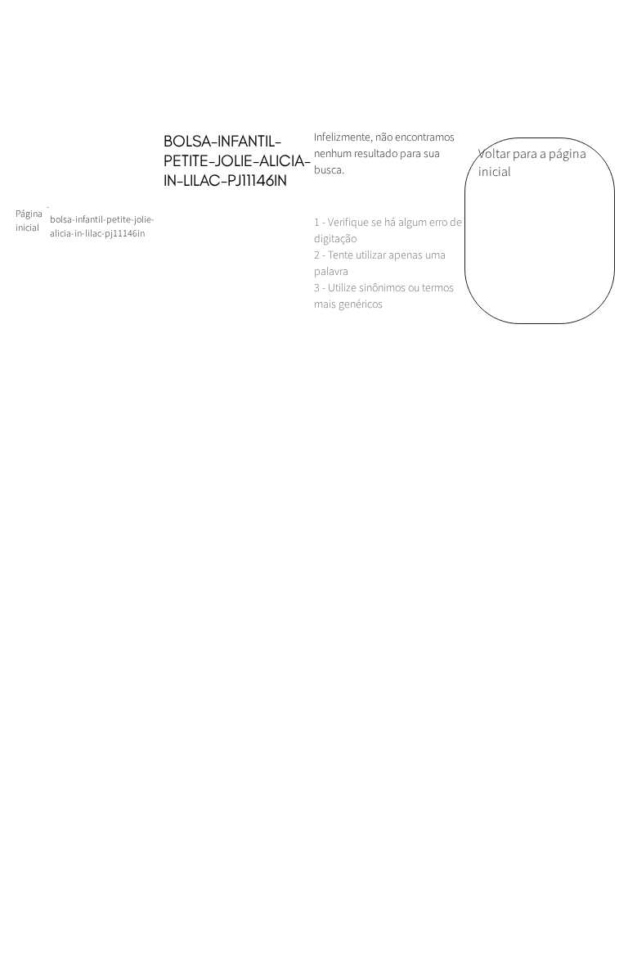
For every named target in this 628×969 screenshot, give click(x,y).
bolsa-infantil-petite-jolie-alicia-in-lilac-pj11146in (102, 227)
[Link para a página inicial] (31, 221)
